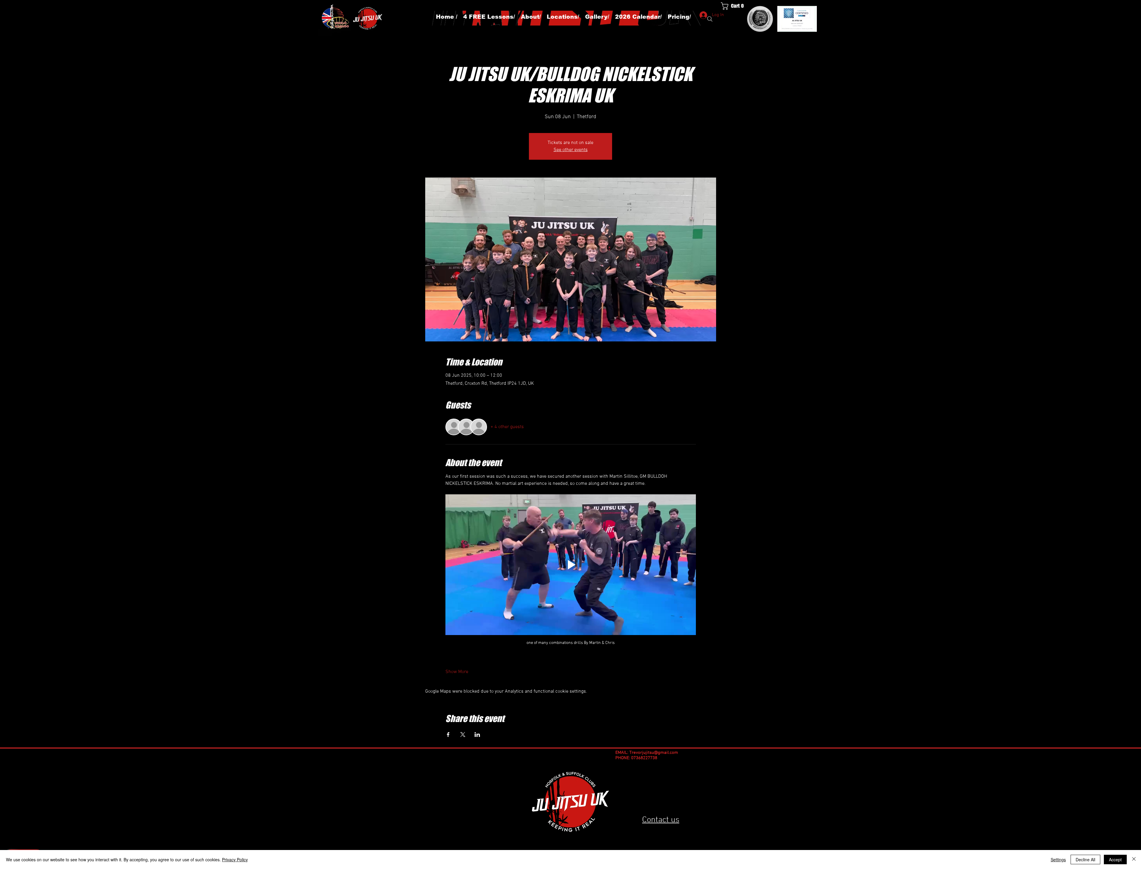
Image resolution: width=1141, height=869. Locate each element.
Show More (456, 672)
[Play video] (570, 564)
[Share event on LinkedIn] (477, 734)
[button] (736, 6)
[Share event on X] (463, 734)
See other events (571, 150)
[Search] (710, 19)
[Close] (1133, 859)
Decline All (1085, 859)
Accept (1115, 859)
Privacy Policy (235, 859)
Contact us (660, 820)
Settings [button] (1058, 859)
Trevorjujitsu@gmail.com (653, 752)
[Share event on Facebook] (448, 734)
